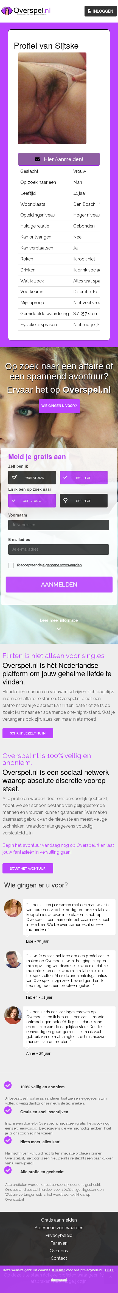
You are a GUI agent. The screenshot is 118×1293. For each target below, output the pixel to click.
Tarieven (59, 1243)
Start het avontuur (28, 868)
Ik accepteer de (49, 565)
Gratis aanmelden (59, 1220)
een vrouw (35, 477)
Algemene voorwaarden (59, 1227)
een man (83, 477)
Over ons (59, 1250)
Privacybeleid (58, 1235)
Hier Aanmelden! (61, 159)
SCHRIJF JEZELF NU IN (28, 733)
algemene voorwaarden (62, 565)
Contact (59, 1258)
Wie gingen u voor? (59, 406)
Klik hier (58, 1270)
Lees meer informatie (59, 620)
